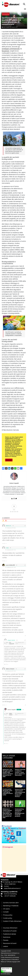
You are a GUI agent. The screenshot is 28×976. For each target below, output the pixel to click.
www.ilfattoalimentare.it (12, 888)
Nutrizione (6, 937)
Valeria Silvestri (10, 669)
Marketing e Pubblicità (10, 906)
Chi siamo (6, 909)
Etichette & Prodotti (10, 931)
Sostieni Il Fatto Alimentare (12, 921)
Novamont (5, 51)
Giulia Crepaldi (6, 27)
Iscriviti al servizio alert (11, 903)
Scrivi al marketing (10, 894)
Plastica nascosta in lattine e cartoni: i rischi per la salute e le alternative (20, 772)
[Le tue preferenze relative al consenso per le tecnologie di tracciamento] (2, 2)
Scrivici (6, 886)
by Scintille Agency (5, 973)
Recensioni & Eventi (9, 943)
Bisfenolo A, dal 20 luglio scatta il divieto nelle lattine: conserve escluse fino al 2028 (8, 773)
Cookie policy (7, 918)
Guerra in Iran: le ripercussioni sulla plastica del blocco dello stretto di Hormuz (20, 793)
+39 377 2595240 (10, 896)
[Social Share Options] (4, 869)
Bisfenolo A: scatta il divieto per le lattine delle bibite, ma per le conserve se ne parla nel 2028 (7, 813)
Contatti (6, 912)
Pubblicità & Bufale (9, 934)
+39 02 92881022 (10, 884)
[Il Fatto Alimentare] (11, 4)
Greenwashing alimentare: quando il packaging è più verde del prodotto (19, 812)
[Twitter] (16, 498)
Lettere (5, 946)
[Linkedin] (12, 498)
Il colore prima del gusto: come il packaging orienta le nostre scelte (8, 792)
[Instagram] (14, 498)
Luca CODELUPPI (10, 565)
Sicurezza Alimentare (10, 928)
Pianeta (5, 940)
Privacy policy (7, 915)
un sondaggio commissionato (11, 48)
